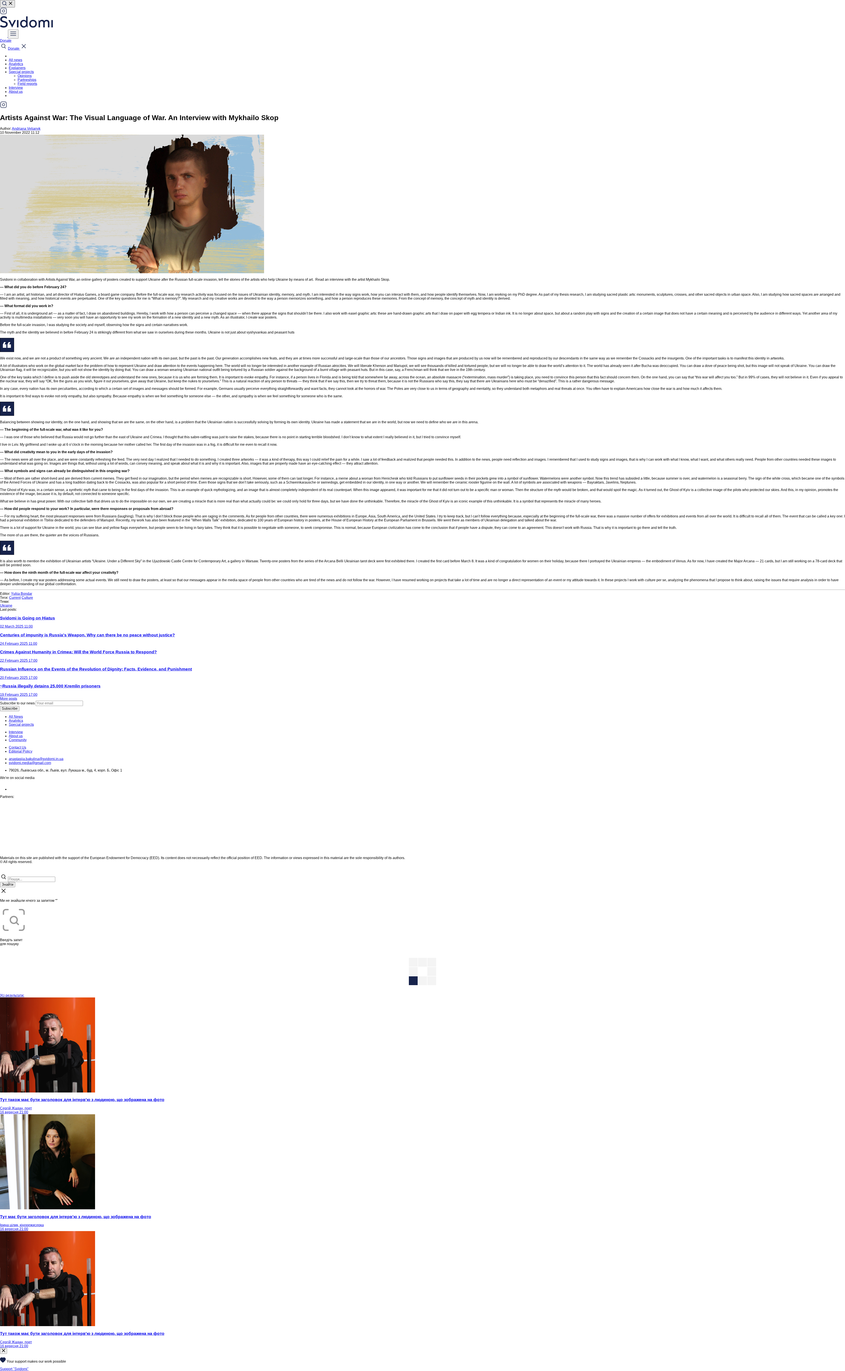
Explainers (17, 68)
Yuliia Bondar (21, 594)
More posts (8, 698)
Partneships (27, 80)
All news (15, 60)
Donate (5, 40)
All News (16, 716)
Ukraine (6, 605)
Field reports (27, 84)
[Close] (3, 1351)
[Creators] (9, 871)
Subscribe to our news (17, 703)
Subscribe (10, 708)
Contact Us (17, 747)
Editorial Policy (20, 751)
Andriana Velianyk (26, 128)
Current (15, 597)
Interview (16, 88)
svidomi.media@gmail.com (30, 763)
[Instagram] (3, 13)
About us (16, 91)
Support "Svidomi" (14, 1369)
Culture (27, 597)
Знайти (7, 884)
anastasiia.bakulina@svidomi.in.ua (36, 759)
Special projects (21, 724)
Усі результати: (12, 995)
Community (18, 740)
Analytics (16, 64)
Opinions (25, 76)
